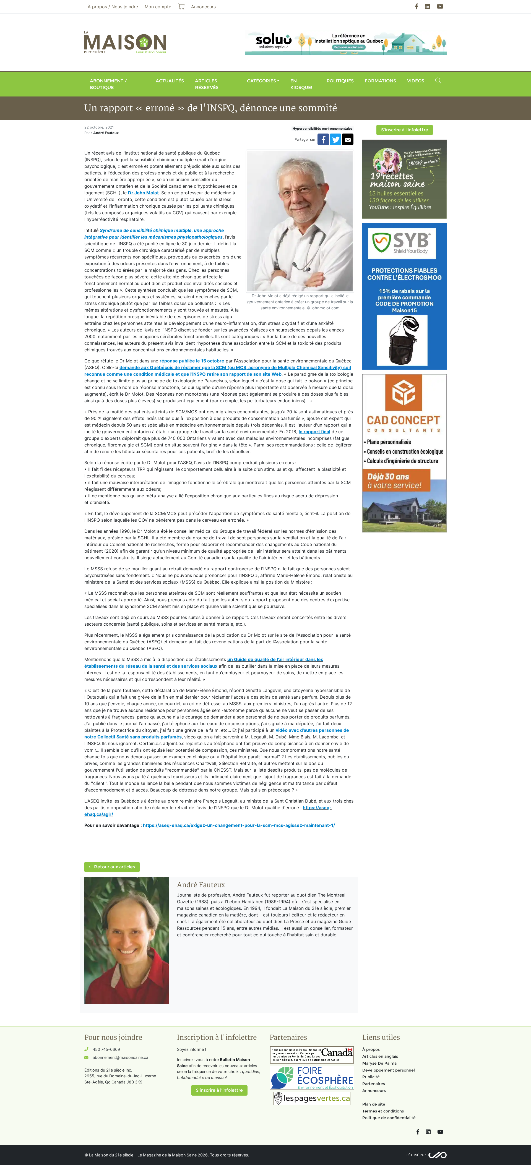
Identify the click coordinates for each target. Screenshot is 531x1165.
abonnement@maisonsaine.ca (120, 1057)
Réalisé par (416, 1155)
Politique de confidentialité (389, 1117)
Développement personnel (388, 1070)
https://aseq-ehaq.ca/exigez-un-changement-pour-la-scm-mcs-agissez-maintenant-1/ (239, 825)
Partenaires (373, 1083)
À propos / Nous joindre (113, 6)
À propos (371, 1049)
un (230, 659)
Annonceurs (374, 1090)
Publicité (371, 1076)
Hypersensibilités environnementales (323, 128)
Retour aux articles (114, 866)
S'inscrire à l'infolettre (404, 129)
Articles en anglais (380, 1056)
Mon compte (158, 6)
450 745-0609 (106, 1049)
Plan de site (373, 1104)
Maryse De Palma (379, 1063)
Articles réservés (206, 84)
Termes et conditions (383, 1111)
